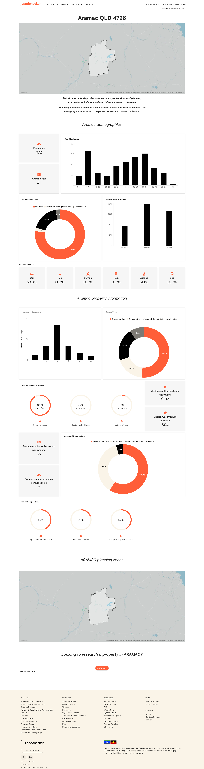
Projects (24, 715)
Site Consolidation (29, 721)
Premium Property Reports (33, 704)
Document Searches (171, 9)
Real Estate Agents (112, 715)
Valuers (65, 707)
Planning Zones (27, 724)
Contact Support (153, 717)
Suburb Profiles (153, 4)
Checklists (108, 727)
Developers (67, 710)
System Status (110, 712)
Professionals (68, 718)
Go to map (102, 668)
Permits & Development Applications (37, 710)
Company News (111, 721)
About (148, 714)
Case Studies (110, 704)
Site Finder (25, 712)
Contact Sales (151, 704)
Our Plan (89, 4)
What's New (109, 710)
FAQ (105, 707)
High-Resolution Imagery (32, 701)
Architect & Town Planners (74, 715)
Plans (183, 4)
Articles (107, 718)
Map (183, 9)
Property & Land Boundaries (33, 729)
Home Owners (68, 704)
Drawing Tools (27, 718)
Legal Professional (70, 712)
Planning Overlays (29, 727)
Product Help (110, 701)
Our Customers (69, 721)
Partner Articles (111, 724)
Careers (149, 720)
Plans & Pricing (152, 701)
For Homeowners (171, 4)
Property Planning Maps (31, 732)
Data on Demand (28, 707)
